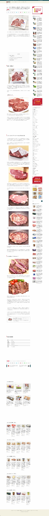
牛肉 (18, 9)
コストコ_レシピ (13, 9)
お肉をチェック (12, 56)
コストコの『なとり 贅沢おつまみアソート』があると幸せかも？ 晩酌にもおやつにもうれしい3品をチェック (39, 78)
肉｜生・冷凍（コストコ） (22, 9)
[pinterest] (40, 0)
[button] (0, 515)
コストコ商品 (16, 9)
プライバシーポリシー (24, 510)
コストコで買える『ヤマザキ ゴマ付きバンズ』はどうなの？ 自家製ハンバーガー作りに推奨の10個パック (39, 82)
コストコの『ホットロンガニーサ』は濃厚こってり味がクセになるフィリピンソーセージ (39, 45)
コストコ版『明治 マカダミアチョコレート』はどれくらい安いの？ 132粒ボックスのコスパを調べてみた (39, 40)
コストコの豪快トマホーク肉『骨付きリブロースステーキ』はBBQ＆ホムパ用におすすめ (39, 48)
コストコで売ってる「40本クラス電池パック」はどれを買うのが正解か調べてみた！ (39, 33)
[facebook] (38, 0)
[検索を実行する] (41, 201)
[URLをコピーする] (29, 12)
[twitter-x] (39, 0)
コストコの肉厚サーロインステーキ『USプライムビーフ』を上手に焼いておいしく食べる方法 (21, 318)
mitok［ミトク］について (14, 510)
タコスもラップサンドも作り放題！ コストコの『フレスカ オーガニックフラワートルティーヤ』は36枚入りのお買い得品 (39, 62)
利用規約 (21, 510)
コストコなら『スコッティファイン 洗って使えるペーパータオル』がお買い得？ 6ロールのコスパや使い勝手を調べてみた (39, 55)
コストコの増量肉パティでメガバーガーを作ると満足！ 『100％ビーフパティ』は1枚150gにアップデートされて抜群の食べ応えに (39, 19)
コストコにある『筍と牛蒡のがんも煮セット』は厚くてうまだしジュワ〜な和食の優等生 (39, 59)
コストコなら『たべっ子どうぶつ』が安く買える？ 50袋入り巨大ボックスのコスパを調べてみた (39, 71)
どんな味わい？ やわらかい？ (14, 58)
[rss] (41, 0)
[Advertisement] (13, 44)
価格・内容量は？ (12, 55)
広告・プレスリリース (33, 510)
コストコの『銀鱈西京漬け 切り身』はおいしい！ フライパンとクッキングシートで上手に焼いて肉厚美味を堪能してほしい (39, 36)
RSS (36, 510)
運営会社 (18, 510)
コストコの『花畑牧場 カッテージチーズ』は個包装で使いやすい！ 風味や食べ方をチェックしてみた (39, 74)
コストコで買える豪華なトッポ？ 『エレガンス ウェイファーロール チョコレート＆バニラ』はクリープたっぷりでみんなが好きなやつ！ (39, 24)
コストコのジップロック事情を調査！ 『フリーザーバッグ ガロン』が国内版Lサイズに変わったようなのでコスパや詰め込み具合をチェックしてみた (39, 29)
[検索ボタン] (25, 2)
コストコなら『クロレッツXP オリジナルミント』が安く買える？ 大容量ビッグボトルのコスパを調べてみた (39, 94)
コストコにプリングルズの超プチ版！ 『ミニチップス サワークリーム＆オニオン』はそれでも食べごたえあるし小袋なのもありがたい (39, 87)
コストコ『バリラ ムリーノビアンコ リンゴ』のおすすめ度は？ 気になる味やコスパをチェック (39, 91)
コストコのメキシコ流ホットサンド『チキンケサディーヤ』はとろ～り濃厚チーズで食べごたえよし (39, 66)
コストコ (8, 9)
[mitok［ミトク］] (8, 2)
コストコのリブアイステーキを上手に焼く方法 (16, 57)
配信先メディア (29, 510)
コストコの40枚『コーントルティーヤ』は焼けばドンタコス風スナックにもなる (39, 51)
